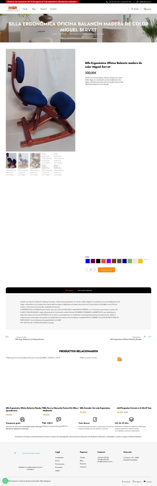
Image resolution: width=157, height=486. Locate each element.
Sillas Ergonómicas (76, 34)
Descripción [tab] (69, 290)
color (87, 257)
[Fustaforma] (12, 9)
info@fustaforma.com (145, 2)
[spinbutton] (91, 269)
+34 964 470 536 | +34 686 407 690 (120, 2)
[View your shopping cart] (144, 9)
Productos (63, 34)
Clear (146, 259)
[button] (94, 269)
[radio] (87, 261)
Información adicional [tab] (85, 290)
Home (54, 34)
